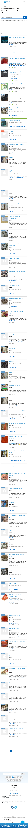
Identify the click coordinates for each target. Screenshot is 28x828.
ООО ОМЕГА (11, 211)
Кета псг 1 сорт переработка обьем (17, 641)
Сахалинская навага (14, 285)
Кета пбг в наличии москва (15, 694)
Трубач (11, 157)
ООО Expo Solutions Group (14, 78)
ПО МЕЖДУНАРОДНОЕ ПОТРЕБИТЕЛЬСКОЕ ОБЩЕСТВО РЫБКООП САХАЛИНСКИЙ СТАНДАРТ (17, 677)
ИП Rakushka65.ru (13, 280)
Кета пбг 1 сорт (13, 716)
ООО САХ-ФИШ (12, 253)
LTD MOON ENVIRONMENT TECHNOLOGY (17, 126)
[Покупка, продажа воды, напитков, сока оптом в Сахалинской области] (14, 780)
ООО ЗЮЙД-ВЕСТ (12, 367)
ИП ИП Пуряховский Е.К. (14, 589)
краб (18, 20)
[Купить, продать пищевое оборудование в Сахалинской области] (10, 777)
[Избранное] (24, 1)
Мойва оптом (12, 583)
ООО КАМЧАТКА (12, 102)
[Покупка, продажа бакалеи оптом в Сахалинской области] (17, 780)
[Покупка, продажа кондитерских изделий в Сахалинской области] (21, 777)
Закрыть (25, 826)
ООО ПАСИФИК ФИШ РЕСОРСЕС (16, 341)
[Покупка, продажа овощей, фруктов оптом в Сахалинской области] (8, 780)
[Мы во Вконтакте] (12, 807)
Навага (11, 191)
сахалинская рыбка (14, 258)
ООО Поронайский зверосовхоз (16, 177)
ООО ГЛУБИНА (12, 152)
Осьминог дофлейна (14, 398)
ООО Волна (11, 510)
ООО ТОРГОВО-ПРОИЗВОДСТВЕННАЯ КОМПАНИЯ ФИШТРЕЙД (17, 65)
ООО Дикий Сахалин (13, 320)
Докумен (11, 131)
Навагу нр (11, 334)
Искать (23, 773)
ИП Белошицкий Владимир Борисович (17, 405)
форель (14, 20)
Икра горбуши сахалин (14, 615)
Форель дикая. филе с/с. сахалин (17, 423)
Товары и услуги (13, 790)
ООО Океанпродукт (13, 688)
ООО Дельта (11, 524)
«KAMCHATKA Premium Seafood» (15, 100)
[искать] (25, 17)
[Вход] (26, 1)
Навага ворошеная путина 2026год (17, 410)
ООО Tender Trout (12, 431)
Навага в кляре (13, 231)
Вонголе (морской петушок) (16, 298)
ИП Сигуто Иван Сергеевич (15, 164)
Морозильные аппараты (15, 120)
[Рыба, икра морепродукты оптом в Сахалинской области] (13, 777)
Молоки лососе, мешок (14, 628)
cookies (14, 824)
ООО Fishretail (12, 44)
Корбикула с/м (12, 361)
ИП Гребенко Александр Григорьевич (17, 460)
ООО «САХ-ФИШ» (12, 443)
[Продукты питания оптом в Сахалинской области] (15, 777)
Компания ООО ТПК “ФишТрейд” (15, 63)
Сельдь (11, 542)
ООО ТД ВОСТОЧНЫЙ (13, 602)
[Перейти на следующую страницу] (20, 751)
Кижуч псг (11, 705)
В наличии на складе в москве (16, 683)
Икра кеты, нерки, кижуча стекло (17, 95)
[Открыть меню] (1, 1)
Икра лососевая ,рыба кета (15, 488)
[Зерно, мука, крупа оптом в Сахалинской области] (18, 777)
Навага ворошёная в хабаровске (17, 144)
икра (3, 20)
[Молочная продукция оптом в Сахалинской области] (11, 780)
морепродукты (8, 20)
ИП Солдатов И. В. (13, 115)
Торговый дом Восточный (14, 599)
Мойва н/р (11, 372)
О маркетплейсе (13, 785)
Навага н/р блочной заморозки (16, 203)
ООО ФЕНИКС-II (12, 549)
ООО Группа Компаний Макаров (16, 89)
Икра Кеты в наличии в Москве (16, 83)
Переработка (12, 530)
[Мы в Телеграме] (15, 807)
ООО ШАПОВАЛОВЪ (13, 564)
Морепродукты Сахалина (15, 385)
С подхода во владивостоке (16, 728)
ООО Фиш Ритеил (12, 139)
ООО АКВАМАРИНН (13, 226)
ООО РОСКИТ (12, 356)
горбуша (22, 20)
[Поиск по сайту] (21, 1)
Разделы (13, 787)
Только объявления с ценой (9, 33)
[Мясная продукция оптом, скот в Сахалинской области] (7, 777)
